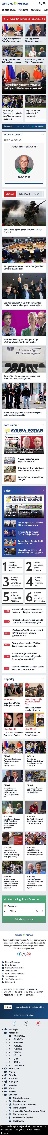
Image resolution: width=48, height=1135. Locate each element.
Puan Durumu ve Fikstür (15, 973)
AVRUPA (30, 756)
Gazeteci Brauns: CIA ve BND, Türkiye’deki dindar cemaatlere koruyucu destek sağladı (23, 304)
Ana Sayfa (13, 1029)
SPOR (37, 194)
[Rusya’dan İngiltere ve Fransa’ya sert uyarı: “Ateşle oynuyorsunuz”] (13, 747)
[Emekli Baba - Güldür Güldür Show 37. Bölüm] (10, 542)
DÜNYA (7, 756)
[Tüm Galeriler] (43, 425)
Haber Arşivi (10, 982)
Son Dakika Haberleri (13, 979)
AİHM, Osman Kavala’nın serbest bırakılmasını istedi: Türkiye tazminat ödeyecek (11, 883)
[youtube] (38, 1023)
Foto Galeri (14, 1068)
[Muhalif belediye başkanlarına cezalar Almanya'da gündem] (35, 838)
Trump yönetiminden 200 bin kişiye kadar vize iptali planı (26, 644)
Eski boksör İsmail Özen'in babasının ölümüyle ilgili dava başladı (39, 568)
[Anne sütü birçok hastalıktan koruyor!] (10, 478)
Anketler (13, 1085)
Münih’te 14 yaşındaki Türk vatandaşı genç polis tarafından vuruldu (22, 413)
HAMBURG (20, 989)
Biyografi (13, 1081)
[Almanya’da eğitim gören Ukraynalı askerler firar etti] (24, 213)
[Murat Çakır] (24, 164)
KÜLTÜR (17, 1055)
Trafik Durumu (11, 970)
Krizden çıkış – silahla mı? (24, 146)
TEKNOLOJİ (24, 194)
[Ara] (40, 3)
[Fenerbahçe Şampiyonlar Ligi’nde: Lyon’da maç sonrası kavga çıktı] (35, 747)
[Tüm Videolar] (43, 490)
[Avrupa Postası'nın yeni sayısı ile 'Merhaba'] (10, 460)
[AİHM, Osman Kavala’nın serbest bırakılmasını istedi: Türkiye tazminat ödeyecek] (13, 867)
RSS (9, 1007)
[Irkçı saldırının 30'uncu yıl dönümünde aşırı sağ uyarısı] (10, 551)
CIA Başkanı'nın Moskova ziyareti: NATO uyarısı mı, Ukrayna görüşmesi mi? (27, 633)
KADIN (16, 1062)
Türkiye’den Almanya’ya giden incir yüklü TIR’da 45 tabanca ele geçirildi (22, 377)
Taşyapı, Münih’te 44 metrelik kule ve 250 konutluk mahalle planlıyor (39, 583)
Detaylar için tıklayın (24, 919)
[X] (24, 954)
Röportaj (13, 1078)
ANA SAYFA (9, 10)
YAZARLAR (18, 1065)
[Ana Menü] (44, 3)
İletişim (12, 1091)
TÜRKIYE (18, 992)
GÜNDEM (23, 10)
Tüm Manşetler (11, 976)
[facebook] (14, 1023)
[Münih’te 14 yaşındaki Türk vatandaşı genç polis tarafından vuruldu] (24, 396)
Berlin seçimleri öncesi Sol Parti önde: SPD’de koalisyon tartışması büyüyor (39, 598)
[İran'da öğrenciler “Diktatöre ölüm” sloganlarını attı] (10, 523)
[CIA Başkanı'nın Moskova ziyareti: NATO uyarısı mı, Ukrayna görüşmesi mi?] (13, 776)
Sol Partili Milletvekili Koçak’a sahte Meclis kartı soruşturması (16, 598)
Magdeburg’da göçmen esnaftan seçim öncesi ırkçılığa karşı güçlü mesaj (12, 853)
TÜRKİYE (17, 1049)
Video (12, 1072)
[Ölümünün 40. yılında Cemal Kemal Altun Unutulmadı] (10, 469)
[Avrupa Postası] (15, 3)
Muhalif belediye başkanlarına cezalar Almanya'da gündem (35, 852)
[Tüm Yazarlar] (43, 134)
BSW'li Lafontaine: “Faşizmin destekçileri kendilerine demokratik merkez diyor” (16, 583)
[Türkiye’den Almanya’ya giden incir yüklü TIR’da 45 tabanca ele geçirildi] (24, 359)
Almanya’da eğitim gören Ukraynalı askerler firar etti (23, 231)
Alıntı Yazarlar (12, 140)
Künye (12, 1088)
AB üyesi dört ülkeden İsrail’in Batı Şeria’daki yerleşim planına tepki (23, 267)
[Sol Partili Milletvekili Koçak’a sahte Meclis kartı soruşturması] (35, 807)
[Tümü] (43, 679)
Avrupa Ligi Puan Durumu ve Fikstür (29, 1111)
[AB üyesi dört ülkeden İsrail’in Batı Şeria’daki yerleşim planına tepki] (24, 250)
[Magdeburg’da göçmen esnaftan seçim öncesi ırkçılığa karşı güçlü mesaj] (13, 838)
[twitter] (26, 1023)
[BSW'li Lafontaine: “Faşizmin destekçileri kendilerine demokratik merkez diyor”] (35, 867)
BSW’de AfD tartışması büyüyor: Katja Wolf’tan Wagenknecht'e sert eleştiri (21, 340)
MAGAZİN (30, 995)
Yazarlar (13, 1075)
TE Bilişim (30, 1015)
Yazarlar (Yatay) (13, 134)
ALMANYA (36, 10)
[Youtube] (28, 954)
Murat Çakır (24, 177)
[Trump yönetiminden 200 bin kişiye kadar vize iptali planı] (35, 776)
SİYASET (10, 194)
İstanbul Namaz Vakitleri (14, 968)
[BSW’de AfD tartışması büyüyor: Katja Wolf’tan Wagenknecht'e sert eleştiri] (24, 323)
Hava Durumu (10, 965)
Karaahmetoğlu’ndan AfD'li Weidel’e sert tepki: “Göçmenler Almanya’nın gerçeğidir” (27, 656)
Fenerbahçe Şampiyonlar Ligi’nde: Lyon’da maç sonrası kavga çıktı (28, 621)
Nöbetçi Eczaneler (12, 962)
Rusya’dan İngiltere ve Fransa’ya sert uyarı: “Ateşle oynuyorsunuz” (27, 610)
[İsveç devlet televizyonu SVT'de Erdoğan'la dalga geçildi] (10, 533)
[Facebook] (19, 954)
